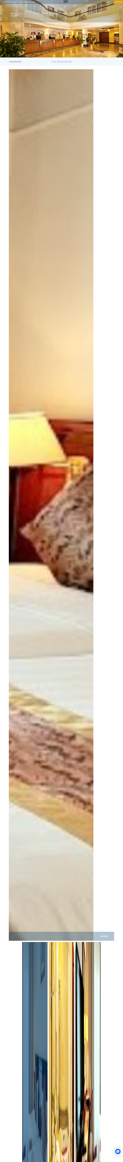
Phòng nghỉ (44, 13)
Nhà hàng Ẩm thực (55, 13)
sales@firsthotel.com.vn (29, 2)
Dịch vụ (79, 13)
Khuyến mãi (86, 13)
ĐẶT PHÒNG (118, 2)
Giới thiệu (37, 13)
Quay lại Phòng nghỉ (15, 61)
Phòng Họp (72, 13)
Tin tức (93, 13)
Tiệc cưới (65, 13)
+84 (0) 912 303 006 (12, 2)
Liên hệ (99, 13)
